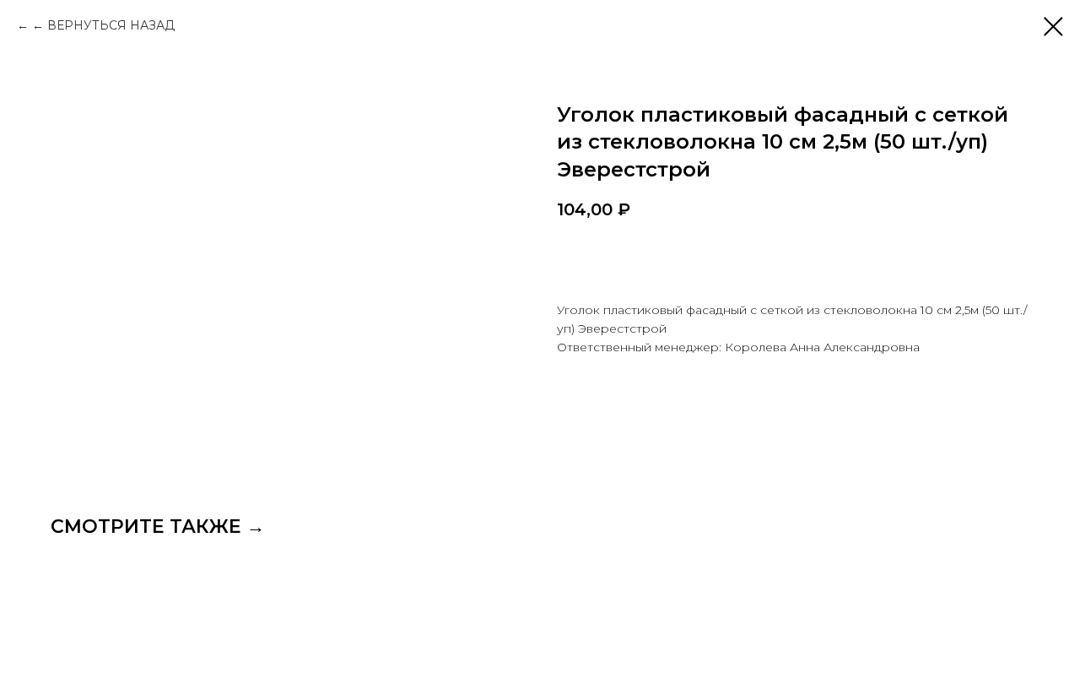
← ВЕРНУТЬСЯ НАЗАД (103, 25)
